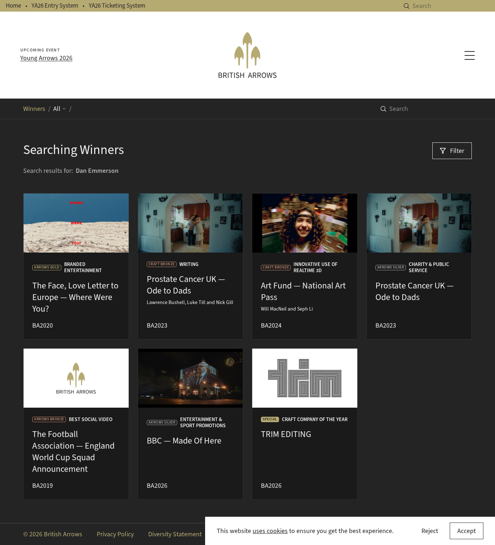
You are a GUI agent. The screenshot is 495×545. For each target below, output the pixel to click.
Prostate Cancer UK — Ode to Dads (186, 284)
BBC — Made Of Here (184, 440)
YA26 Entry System (55, 5)
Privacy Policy (115, 534)
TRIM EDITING (286, 434)
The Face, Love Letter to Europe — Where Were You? (75, 297)
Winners (34, 108)
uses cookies (270, 531)
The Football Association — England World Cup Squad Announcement (73, 451)
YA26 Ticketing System (117, 5)
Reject (429, 531)
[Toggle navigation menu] (470, 55)
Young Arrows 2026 (46, 58)
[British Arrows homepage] (247, 55)
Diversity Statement (175, 534)
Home (13, 5)
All (57, 108)
